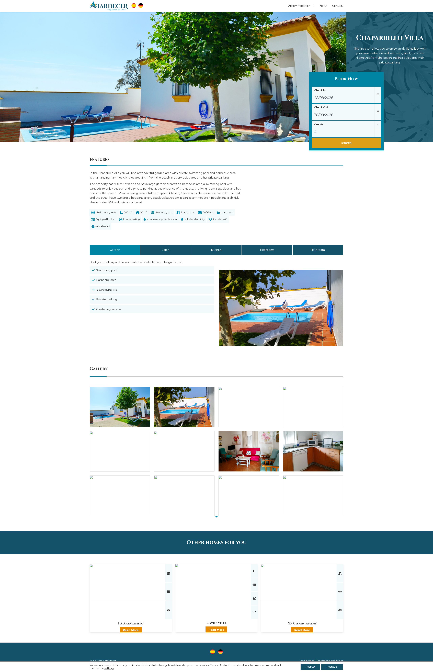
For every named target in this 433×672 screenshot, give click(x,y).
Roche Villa (216, 623)
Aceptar (310, 666)
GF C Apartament (302, 623)
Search (346, 142)
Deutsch (140, 6)
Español (133, 6)
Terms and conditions (330, 660)
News (323, 5)
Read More (131, 630)
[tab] (115, 250)
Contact (337, 5)
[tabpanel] (216, 308)
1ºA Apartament (131, 623)
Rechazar (332, 666)
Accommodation (299, 5)
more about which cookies (245, 665)
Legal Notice (306, 660)
